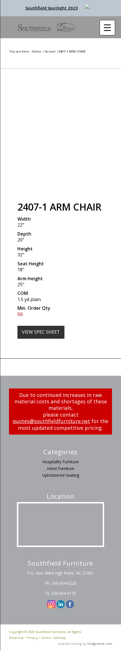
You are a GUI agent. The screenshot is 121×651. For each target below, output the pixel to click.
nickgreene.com (99, 643)
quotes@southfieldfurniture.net (51, 421)
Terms (46, 638)
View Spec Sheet (41, 332)
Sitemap (59, 638)
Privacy (32, 638)
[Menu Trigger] (107, 27)
